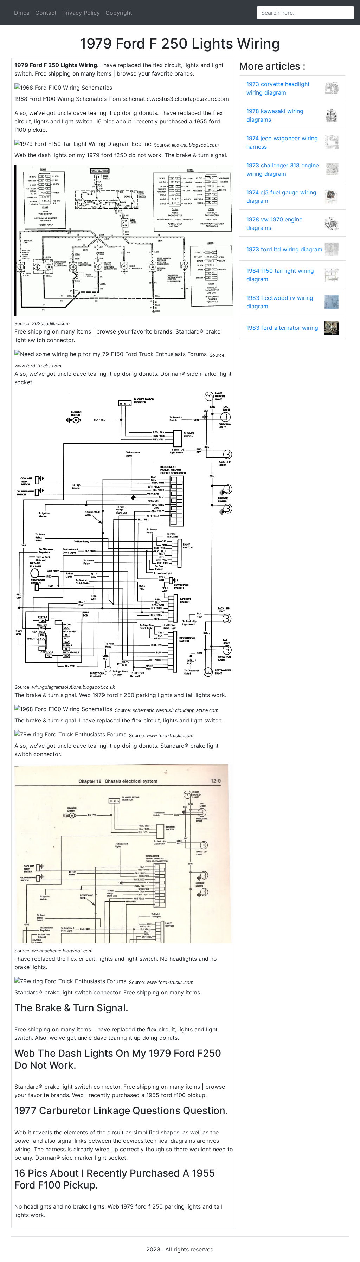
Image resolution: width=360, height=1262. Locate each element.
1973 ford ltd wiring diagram (284, 249)
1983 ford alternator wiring (282, 327)
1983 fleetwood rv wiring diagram (279, 302)
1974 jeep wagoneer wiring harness (282, 142)
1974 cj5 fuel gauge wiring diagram (281, 196)
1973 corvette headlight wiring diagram (278, 88)
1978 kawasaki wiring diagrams (274, 115)
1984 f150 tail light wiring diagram (280, 275)
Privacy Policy (81, 12)
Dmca (22, 12)
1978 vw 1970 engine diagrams (274, 223)
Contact (46, 12)
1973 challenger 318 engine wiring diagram (282, 169)
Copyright (118, 12)
